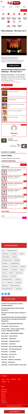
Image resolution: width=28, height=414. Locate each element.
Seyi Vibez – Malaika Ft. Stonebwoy (11, 359)
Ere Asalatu (4, 263)
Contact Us (3, 397)
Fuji (9, 381)
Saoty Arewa (13, 276)
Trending (4, 381)
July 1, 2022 (4, 33)
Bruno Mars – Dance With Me (14, 170)
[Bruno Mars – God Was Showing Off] (4, 207)
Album (10, 6)
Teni (3, 282)
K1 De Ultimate (14, 266)
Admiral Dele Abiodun (12, 250)
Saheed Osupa (19, 272)
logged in (9, 158)
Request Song (4, 389)
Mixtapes (17, 6)
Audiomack (13, 379)
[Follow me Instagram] (15, 135)
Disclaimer (3, 400)
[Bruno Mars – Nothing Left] (4, 180)
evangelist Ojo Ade (14, 263)
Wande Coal (5, 285)
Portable (11, 272)
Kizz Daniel (22, 266)
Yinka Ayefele (19, 288)
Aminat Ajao (14, 253)
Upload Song (4, 391)
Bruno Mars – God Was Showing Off (16, 203)
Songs (3, 6)
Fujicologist (5, 266)
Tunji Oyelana (18, 282)
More (24, 6)
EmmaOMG (17, 260)
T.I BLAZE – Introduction (8, 362)
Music (3, 379)
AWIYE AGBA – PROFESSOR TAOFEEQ (12, 333)
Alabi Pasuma (5, 253)
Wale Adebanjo (8, 85)
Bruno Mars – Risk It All (7, 357)
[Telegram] (5, 294)
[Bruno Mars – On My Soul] (4, 194)
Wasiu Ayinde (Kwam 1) (7, 288)
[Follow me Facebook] (12, 135)
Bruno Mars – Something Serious (15, 183)
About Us (3, 393)
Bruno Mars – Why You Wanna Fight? (16, 196)
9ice (3, 250)
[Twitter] (2, 294)
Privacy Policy (4, 402)
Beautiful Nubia (5, 256)
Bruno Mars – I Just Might (8, 351)
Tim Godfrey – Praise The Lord (13, 91)
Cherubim (14, 256)
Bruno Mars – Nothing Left (14, 176)
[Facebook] (9, 294)
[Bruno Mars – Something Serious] (4, 187)
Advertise (3, 395)
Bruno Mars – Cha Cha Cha (8, 354)
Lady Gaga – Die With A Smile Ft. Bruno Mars (13, 364)
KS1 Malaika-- (5, 269)
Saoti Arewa (5, 276)
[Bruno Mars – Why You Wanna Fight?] (4, 200)
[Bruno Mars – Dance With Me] (4, 173)
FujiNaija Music (12, 33)
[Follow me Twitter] (14, 135)
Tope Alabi (9, 282)
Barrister (22, 253)
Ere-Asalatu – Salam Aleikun (13, 117)
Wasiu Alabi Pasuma (15, 285)
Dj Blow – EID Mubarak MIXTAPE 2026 (11, 323)
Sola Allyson (18, 279)
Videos (19, 379)
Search (2, 215)
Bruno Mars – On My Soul (13, 190)
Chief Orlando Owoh (6, 260)
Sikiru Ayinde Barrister (7, 279)
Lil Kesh (22, 269)
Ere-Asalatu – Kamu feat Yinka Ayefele (15, 110)
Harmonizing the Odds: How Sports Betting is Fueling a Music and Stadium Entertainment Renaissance (14, 319)
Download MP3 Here (14, 411)
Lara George (14, 269)
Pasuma (4, 272)
